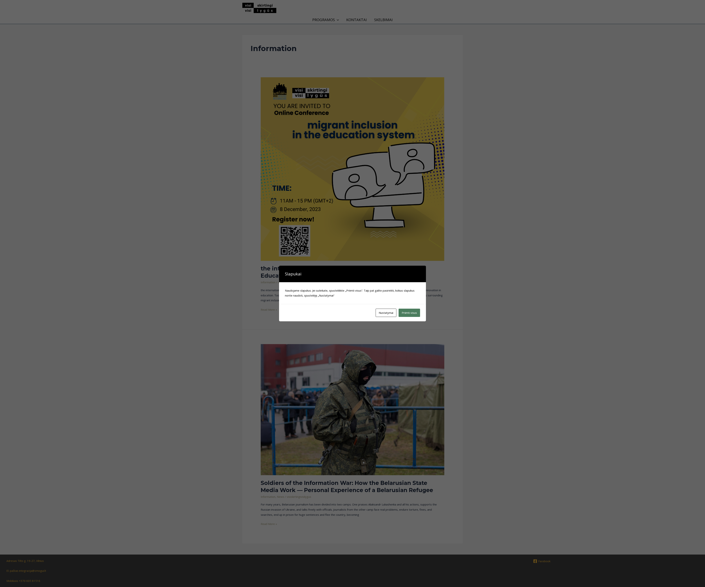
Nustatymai (386, 313)
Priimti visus (409, 313)
